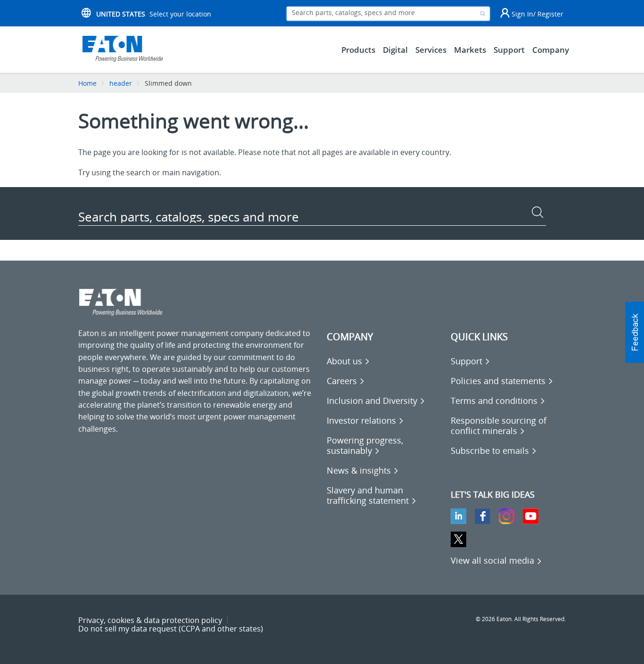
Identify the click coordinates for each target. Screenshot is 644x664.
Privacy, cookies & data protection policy (150, 620)
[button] (634, 332)
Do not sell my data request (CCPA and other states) (170, 628)
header (120, 83)
